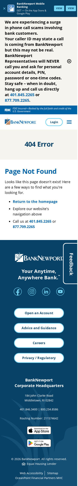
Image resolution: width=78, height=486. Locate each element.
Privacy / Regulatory (39, 358)
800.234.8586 (49, 409)
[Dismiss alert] (69, 61)
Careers (39, 343)
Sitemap (52, 473)
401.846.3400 (28, 409)
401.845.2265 (22, 94)
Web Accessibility (31, 473)
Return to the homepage (35, 201)
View (59, 8)
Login (54, 122)
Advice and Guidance (39, 328)
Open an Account (39, 313)
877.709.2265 (17, 100)
